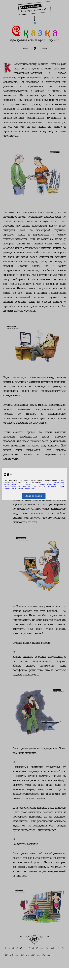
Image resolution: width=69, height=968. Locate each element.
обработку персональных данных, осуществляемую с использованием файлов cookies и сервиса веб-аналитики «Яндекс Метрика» (34, 485)
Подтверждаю (33, 495)
